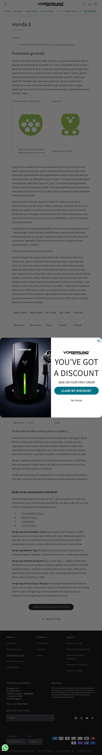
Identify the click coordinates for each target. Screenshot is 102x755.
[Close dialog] (99, 341)
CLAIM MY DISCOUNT (76, 390)
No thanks (76, 400)
